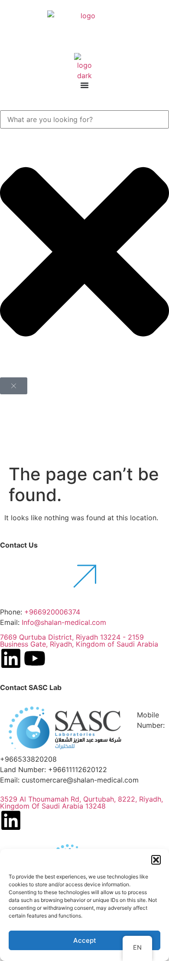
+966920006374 (52, 612)
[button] (156, 859)
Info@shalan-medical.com (65, 622)
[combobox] (84, 119)
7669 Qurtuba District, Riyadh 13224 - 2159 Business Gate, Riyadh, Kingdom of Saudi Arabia (79, 640)
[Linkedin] (11, 658)
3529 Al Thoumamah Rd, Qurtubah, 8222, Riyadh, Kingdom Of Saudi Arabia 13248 (81, 802)
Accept (84, 940)
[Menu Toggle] (84, 85)
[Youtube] (35, 658)
